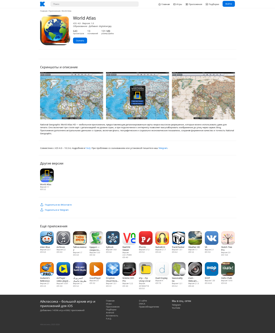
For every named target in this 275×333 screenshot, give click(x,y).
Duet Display (161, 277)
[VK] (211, 238)
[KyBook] (113, 238)
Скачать (80, 40)
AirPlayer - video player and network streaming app (63, 279)
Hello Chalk (226, 277)
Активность (112, 315)
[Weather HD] (195, 238)
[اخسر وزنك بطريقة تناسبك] (80, 269)
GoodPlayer (95, 277)
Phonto (142, 247)
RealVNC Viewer (126, 248)
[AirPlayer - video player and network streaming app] (63, 269)
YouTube (176, 307)
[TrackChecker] (178, 238)
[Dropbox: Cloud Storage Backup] (113, 269)
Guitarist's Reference (45, 279)
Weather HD (194, 247)
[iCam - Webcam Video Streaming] (195, 269)
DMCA (142, 303)
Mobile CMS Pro (128, 279)
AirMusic (61, 247)
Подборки (111, 309)
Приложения (54, 11)
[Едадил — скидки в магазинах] (96, 238)
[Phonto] (146, 238)
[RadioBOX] (162, 238)
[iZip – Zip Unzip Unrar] (146, 269)
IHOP (207, 277)
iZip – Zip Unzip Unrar (145, 279)
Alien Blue (45, 247)
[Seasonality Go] (178, 269)
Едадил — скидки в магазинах (95, 248)
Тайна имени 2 (79, 248)
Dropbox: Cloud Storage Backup (112, 279)
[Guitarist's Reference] (47, 269)
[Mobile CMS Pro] (129, 269)
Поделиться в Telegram (57, 209)
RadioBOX (160, 247)
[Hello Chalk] (228, 269)
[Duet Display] (162, 269)
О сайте (143, 300)
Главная (43, 11)
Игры (109, 303)
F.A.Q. (88, 148)
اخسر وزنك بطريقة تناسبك (79, 279)
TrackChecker (178, 247)
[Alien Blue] (47, 238)
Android (110, 312)
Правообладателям (149, 306)
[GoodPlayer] (96, 269)
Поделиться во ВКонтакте (58, 204)
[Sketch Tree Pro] (228, 238)
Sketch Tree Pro (226, 248)
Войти (228, 3)
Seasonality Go (177, 279)
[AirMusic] (63, 238)
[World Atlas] (47, 176)
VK (206, 247)
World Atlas (45, 184)
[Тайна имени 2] (80, 238)
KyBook (109, 247)
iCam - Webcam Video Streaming (193, 279)
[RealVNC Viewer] (129, 238)
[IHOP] (211, 269)
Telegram (162, 148)
